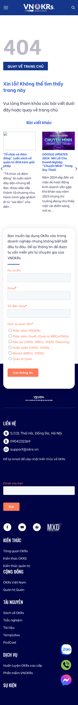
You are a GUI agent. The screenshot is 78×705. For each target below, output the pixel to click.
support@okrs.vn (24, 448)
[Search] (73, 7)
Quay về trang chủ (26, 66)
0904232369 (20, 440)
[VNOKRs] (39, 7)
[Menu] (5, 7)
